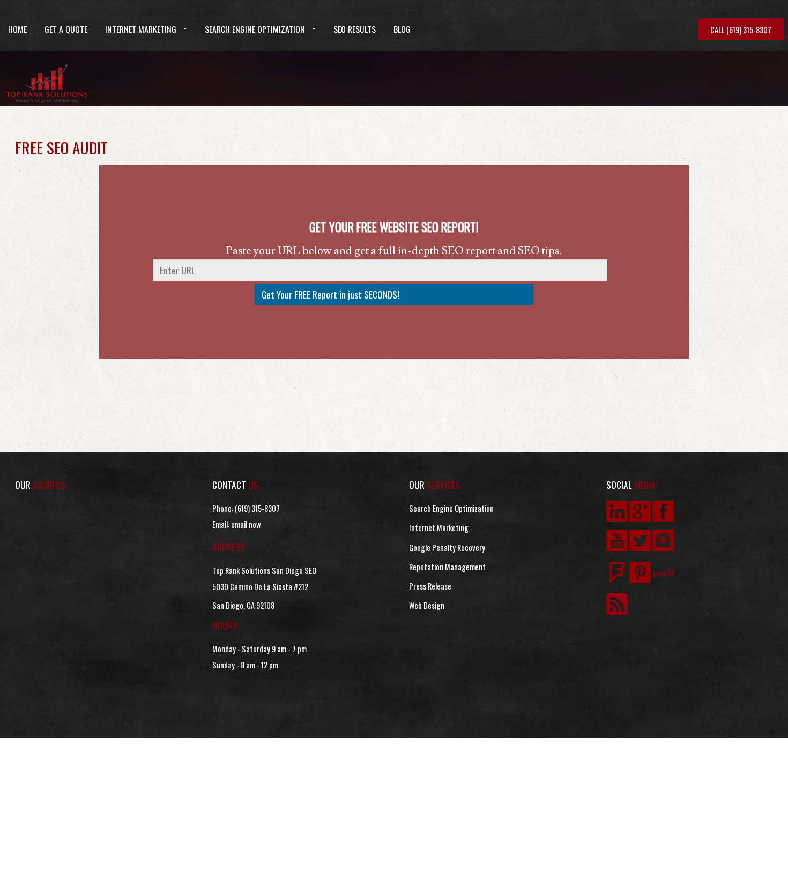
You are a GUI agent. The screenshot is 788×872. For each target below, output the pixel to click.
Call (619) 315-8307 (740, 29)
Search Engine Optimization (255, 29)
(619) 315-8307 (257, 508)
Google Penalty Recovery (447, 547)
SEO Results (354, 29)
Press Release (430, 586)
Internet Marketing (140, 29)
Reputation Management (447, 566)
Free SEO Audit (61, 147)
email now (246, 524)
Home (17, 29)
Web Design (426, 605)
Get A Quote (65, 29)
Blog (402, 29)
